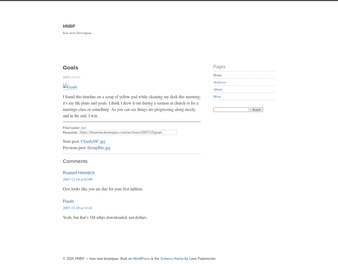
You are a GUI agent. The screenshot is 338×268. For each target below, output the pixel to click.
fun (83, 127)
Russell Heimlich (79, 173)
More (217, 96)
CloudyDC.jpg (93, 141)
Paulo (68, 201)
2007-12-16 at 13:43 (77, 207)
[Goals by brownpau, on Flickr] (70, 87)
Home (217, 75)
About (217, 89)
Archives (219, 82)
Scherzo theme (172, 259)
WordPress (141, 259)
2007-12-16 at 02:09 (77, 179)
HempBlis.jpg (99, 147)
